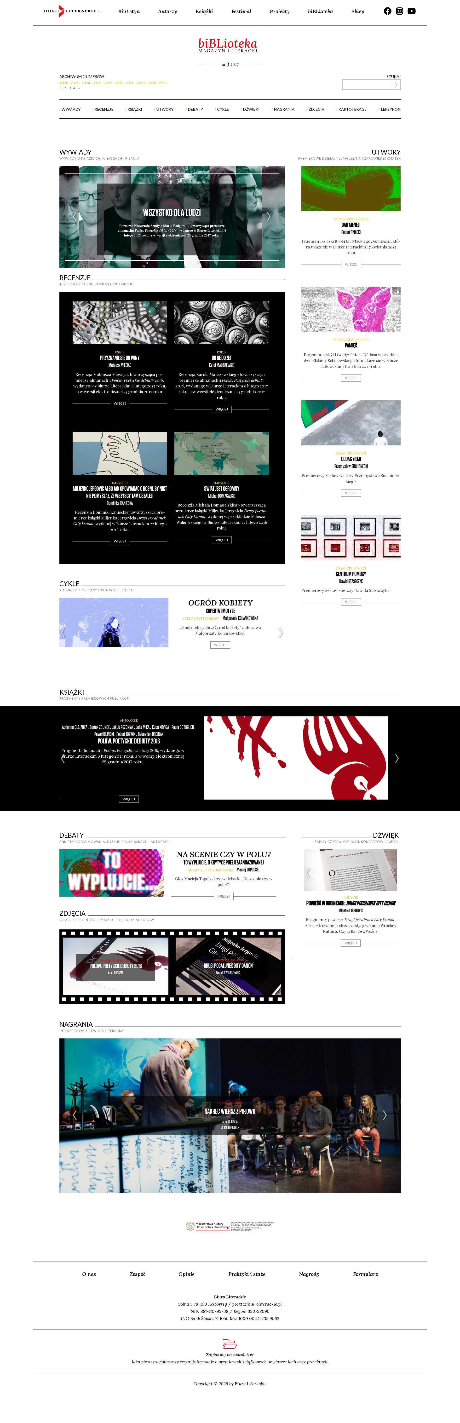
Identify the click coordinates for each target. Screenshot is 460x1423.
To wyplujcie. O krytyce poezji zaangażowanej (224, 863)
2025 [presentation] (74, 83)
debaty (195, 109)
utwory (164, 109)
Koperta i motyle (220, 611)
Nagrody (309, 1274)
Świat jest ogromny (221, 489)
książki (134, 109)
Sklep (357, 11)
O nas (89, 1274)
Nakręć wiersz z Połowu (230, 1111)
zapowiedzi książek (351, 219)
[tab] (64, 82)
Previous (75, 217)
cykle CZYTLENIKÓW (201, 619)
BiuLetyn (129, 11)
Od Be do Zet (222, 358)
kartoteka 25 (353, 109)
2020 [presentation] (130, 83)
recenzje (104, 109)
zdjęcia (316, 109)
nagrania (284, 109)
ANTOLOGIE (129, 720)
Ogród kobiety (220, 603)
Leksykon (391, 109)
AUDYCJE (351, 898)
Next (269, 217)
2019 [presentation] (141, 83)
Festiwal (241, 11)
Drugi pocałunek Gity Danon (228, 966)
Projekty (280, 11)
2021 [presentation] (119, 83)
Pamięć (351, 346)
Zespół (137, 1274)
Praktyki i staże (246, 1274)
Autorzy (167, 11)
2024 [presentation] (85, 83)
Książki (204, 11)
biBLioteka (320, 11)
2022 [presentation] (108, 83)
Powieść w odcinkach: (350, 903)
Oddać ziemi (351, 459)
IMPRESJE (120, 483)
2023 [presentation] (96, 83)
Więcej (120, 403)
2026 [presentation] (63, 83)
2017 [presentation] (163, 83)
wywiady (71, 109)
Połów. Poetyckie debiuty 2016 (129, 741)
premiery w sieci (351, 453)
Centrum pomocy (351, 574)
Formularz (365, 1274)
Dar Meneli (351, 225)
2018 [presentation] (152, 83)
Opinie (186, 1274)
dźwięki (251, 109)
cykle (223, 109)
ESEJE (120, 352)
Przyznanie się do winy (120, 358)
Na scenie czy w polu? (224, 854)
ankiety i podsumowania (210, 870)
